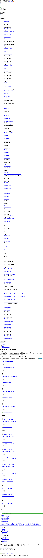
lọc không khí (12, 523)
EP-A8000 (8, 525)
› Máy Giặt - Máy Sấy (5, 517)
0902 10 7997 (4, 548)
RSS (13, 1)
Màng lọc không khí (4, 346)
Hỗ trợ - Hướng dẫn (4, 540)
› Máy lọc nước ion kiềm (5, 518)
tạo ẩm (4, 523)
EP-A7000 (15, 525)
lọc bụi (24, 523)
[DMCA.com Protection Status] (2, 553)
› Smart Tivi (3, 515)
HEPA (20, 523)
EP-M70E (12, 524)
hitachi (5, 523)
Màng (10, 523)
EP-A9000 (7, 523)
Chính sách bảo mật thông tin (6, 533)
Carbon (22, 523)
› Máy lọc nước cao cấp (5, 519)
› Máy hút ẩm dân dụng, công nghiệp (7, 514)
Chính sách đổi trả (4, 532)
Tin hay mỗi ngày (4, 541)
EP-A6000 (36, 524)
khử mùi (26, 523)
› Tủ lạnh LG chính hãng (5, 516)
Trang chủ (3, 345)
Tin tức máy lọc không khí (5, 539)
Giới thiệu (3, 529)
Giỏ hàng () (3, 344)
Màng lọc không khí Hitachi (5, 347)
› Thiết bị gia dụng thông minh (6, 520)
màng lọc (1, 523)
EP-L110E (36, 523)
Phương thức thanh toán (5, 530)
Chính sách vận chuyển (5, 531)
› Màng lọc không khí (5, 521)
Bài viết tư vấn (4, 537)
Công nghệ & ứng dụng (5, 538)
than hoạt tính (31, 523)
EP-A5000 (17, 523)
